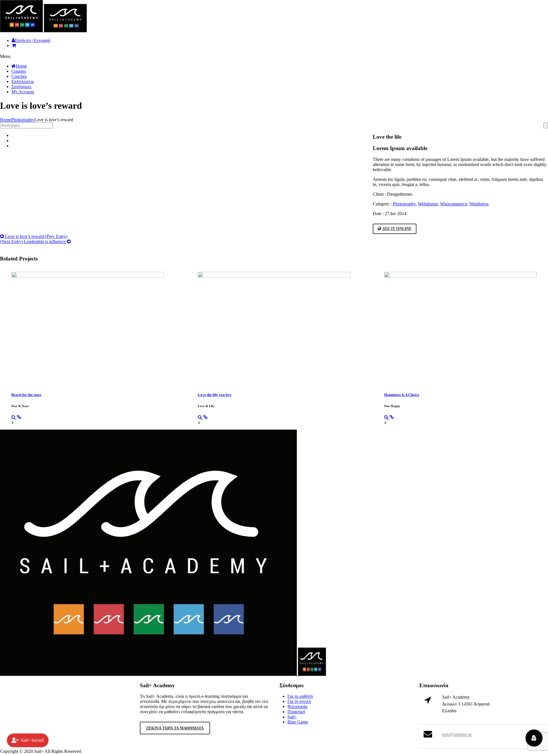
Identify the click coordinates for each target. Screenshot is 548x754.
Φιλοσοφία (297, 706)
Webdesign (428, 203)
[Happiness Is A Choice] (387, 417)
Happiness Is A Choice (401, 395)
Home (21, 66)
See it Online (397, 229)
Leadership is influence (33, 241)
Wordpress (479, 203)
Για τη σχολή (299, 701)
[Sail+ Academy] (43, 30)
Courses (18, 71)
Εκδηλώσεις (22, 81)
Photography (22, 119)
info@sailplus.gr (457, 734)
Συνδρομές (21, 86)
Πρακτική (296, 711)
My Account (22, 91)
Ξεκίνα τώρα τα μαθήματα (175, 728)
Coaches (19, 76)
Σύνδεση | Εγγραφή (32, 40)
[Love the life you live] (200, 417)
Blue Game (297, 721)
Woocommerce (453, 203)
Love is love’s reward (35, 236)
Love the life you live (214, 395)
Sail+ (292, 716)
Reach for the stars (26, 395)
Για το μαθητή (300, 696)
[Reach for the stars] (14, 417)
